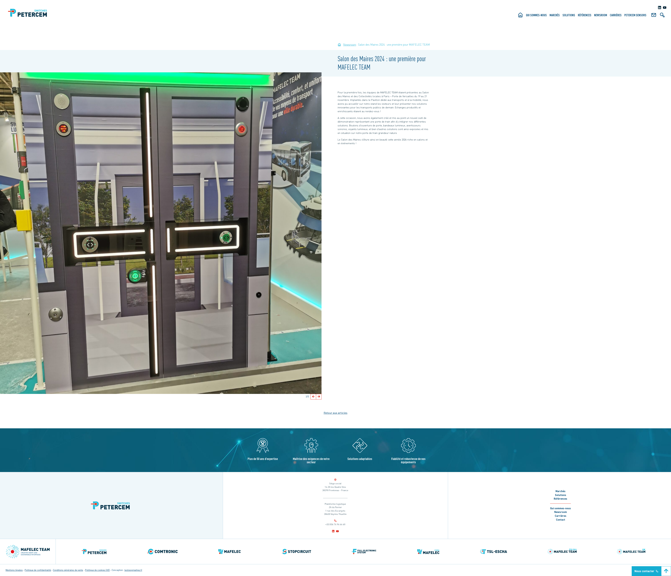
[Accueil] (520, 16)
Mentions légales (14, 570)
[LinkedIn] (659, 7)
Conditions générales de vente (68, 570)
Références (584, 15)
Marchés (555, 15)
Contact (560, 519)
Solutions (568, 15)
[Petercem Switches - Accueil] (339, 44)
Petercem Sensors (635, 15)
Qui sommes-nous (536, 15)
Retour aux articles (335, 413)
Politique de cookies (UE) (97, 570)
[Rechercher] (662, 16)
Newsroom (600, 15)
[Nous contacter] (653, 16)
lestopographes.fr (133, 570)
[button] (313, 396)
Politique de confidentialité (38, 570)
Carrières (616, 15)
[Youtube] (664, 7)
